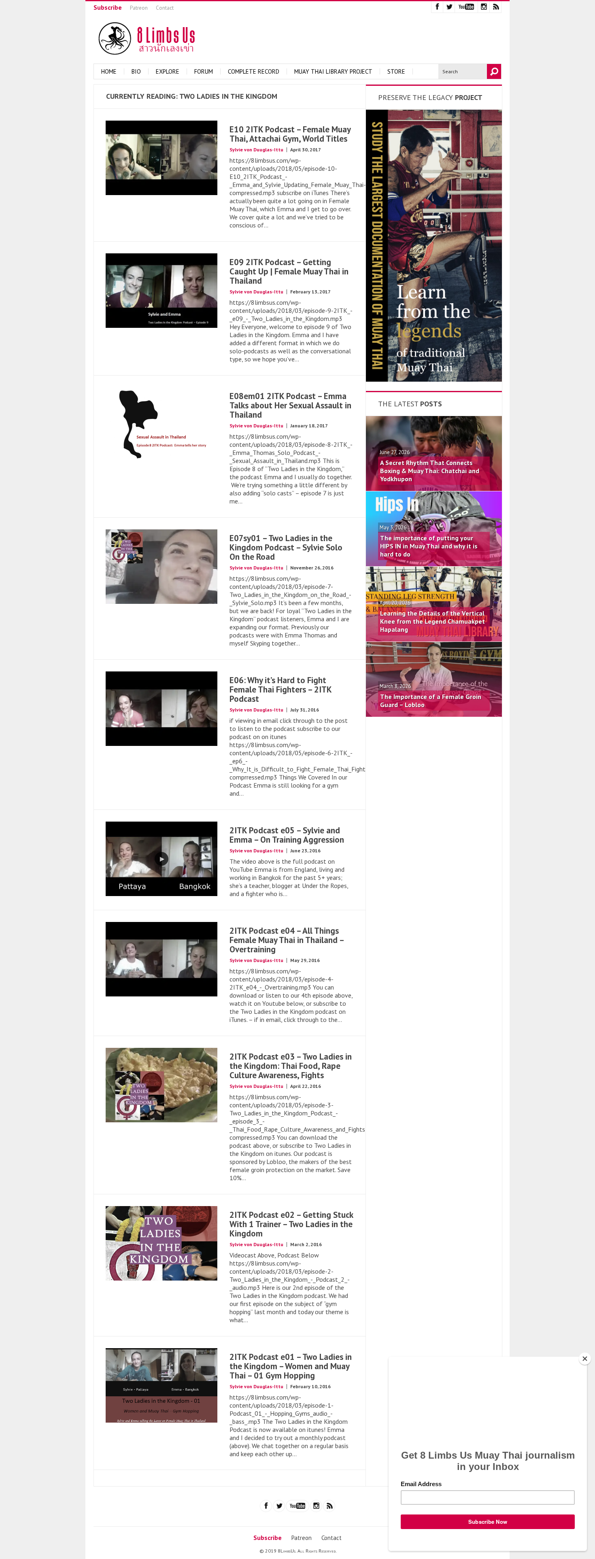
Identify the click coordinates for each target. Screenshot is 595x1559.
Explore (167, 71)
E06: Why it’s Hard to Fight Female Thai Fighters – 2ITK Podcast (281, 689)
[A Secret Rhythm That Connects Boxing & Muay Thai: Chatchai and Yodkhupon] (434, 488)
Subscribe (108, 7)
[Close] (585, 1359)
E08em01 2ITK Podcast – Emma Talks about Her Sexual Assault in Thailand (290, 405)
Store (396, 71)
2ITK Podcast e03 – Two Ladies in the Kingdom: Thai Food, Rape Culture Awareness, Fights (291, 1066)
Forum (203, 71)
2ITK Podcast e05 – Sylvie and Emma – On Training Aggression (287, 835)
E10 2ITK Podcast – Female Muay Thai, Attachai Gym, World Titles (290, 134)
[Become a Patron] (434, 379)
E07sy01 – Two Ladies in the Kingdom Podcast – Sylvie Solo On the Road (286, 547)
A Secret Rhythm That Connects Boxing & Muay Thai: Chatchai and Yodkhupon (429, 471)
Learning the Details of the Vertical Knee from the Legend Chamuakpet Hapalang (432, 621)
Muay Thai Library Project (333, 71)
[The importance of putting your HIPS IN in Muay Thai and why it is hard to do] (434, 564)
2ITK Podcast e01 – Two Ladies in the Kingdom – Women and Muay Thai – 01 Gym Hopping (291, 1366)
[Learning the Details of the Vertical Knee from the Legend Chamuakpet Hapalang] (434, 639)
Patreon (139, 7)
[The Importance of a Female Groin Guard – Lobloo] (434, 714)
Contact (165, 7)
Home (109, 71)
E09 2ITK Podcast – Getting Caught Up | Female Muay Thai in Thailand (289, 271)
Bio (136, 71)
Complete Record (253, 71)
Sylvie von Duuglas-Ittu (256, 150)
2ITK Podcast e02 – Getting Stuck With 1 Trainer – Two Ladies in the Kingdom (291, 1224)
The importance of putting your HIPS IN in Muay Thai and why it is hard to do (429, 546)
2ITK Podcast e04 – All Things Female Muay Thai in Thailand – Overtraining (287, 940)
